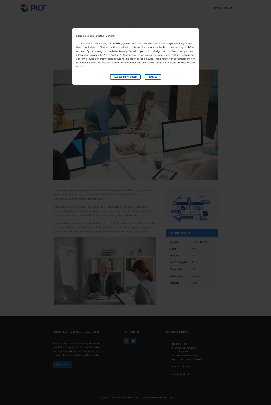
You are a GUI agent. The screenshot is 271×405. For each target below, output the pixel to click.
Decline (152, 76)
